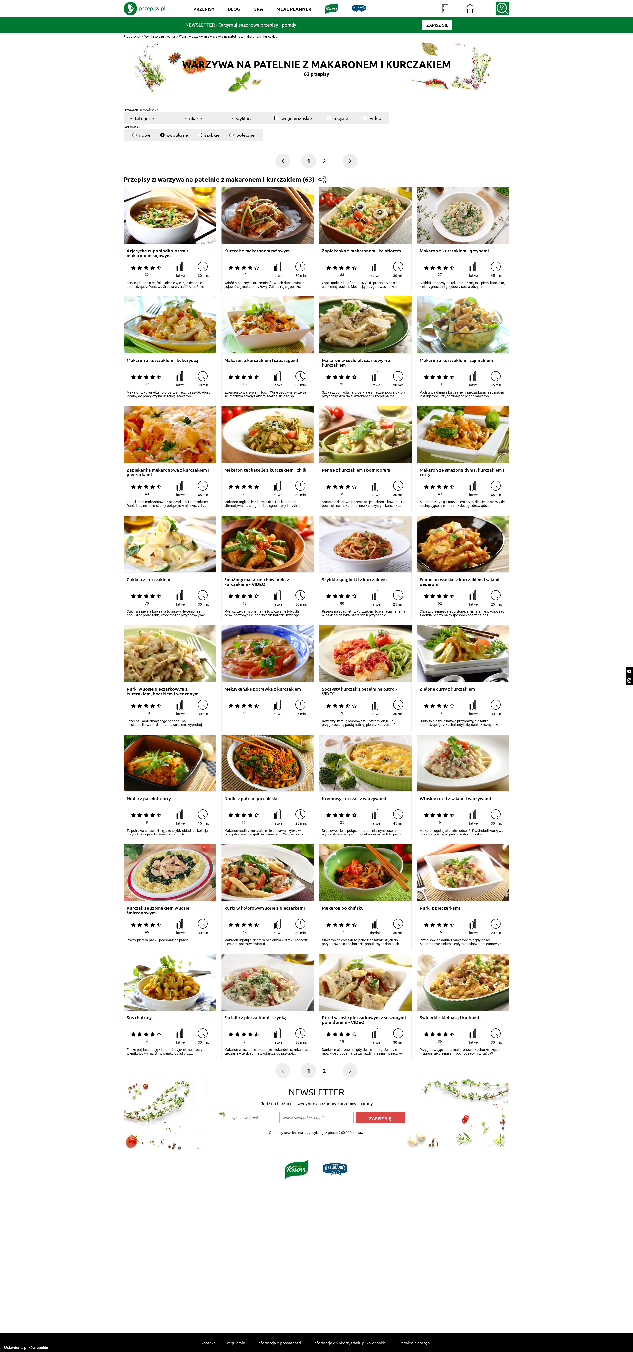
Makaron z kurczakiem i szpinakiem (456, 360)
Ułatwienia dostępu (415, 1343)
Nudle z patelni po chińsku (251, 798)
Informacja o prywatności (279, 1343)
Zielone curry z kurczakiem (447, 689)
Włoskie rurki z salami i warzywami (455, 798)
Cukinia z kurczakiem (148, 579)
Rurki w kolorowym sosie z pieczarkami (264, 908)
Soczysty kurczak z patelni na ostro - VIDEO (359, 691)
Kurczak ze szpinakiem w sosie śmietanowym (158, 910)
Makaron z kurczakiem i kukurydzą (162, 360)
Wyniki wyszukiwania (159, 36)
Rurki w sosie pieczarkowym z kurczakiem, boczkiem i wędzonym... (164, 691)
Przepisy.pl (132, 36)
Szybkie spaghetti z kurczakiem (354, 579)
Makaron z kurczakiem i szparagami (261, 360)
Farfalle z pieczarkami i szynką (255, 1017)
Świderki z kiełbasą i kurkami (449, 1017)
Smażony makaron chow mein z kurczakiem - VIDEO (256, 581)
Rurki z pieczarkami (440, 908)
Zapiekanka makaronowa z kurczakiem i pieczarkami (168, 472)
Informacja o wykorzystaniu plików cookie (350, 1343)
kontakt (208, 1343)
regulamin (236, 1343)
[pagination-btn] (350, 161)
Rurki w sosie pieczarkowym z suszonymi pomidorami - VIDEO (364, 1020)
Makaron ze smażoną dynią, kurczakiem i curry (462, 472)
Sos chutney (139, 1017)
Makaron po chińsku (343, 908)
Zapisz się (380, 1118)
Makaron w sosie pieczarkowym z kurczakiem (356, 362)
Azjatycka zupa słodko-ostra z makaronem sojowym (158, 253)
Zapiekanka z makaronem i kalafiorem (361, 250)
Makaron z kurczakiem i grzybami (454, 250)
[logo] (145, 8)
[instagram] (629, 680)
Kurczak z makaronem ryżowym (257, 250)
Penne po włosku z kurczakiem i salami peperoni (459, 581)
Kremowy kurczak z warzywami (354, 798)
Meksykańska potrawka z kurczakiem (262, 689)
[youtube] (629, 671)
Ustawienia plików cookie (26, 1347)
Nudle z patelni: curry (149, 798)
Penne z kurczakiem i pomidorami (357, 470)
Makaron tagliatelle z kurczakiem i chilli (265, 470)
